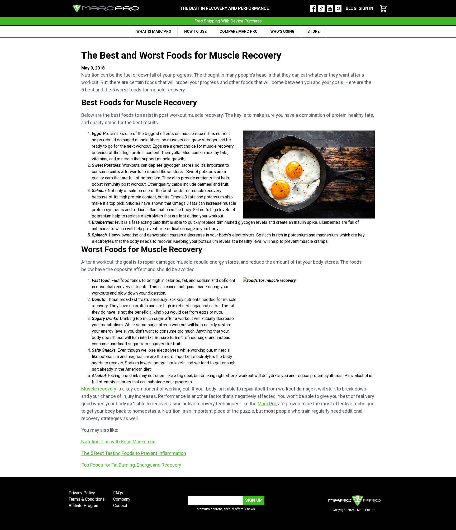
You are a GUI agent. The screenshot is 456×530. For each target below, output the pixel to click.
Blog (351, 8)
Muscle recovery (98, 389)
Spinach (263, 235)
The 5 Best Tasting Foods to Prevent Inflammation (133, 453)
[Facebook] (313, 8)
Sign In (366, 8)
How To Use (195, 31)
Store (313, 31)
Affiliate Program (84, 505)
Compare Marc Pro (239, 31)
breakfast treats (134, 299)
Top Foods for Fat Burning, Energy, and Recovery (131, 465)
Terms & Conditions (87, 499)
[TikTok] (321, 8)
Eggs (157, 146)
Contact (120, 505)
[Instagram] (338, 8)
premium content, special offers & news (226, 509)
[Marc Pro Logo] (106, 8)
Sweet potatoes (201, 171)
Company (121, 499)
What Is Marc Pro (153, 31)
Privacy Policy (82, 492)
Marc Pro (267, 403)
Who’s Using (282, 31)
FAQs (118, 492)
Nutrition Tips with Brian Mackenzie (118, 441)
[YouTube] (330, 8)
